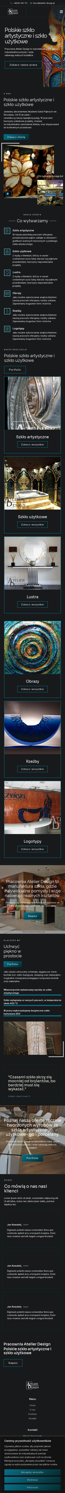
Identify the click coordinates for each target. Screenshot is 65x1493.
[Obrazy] (7, 294)
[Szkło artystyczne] (7, 231)
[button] (61, 11)
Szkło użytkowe (22, 251)
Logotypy (18, 328)
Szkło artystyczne (23, 230)
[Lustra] (7, 273)
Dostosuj (32, 1479)
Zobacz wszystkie (32, 444)
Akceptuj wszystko (32, 1472)
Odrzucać (32, 1487)
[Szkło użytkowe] (7, 252)
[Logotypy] (7, 329)
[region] (32, 1464)
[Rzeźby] (7, 311)
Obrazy (17, 293)
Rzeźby (17, 310)
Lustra (16, 272)
